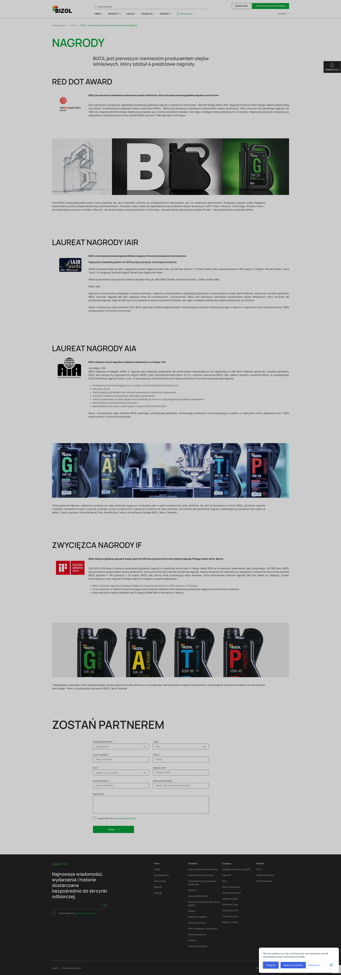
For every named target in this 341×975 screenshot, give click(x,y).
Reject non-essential (293, 965)
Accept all (270, 965)
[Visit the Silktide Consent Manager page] (331, 965)
